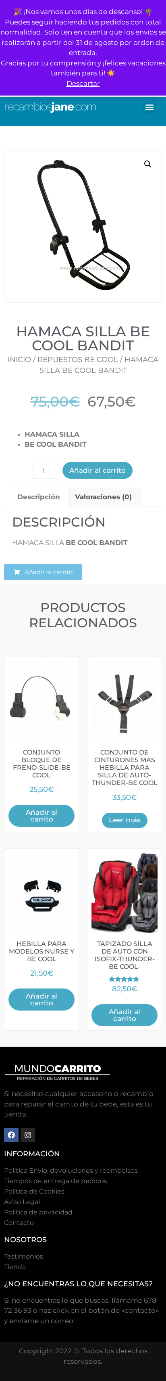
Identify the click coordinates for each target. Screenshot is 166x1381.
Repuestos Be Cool (77, 359)
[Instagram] (28, 1135)
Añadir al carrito (97, 470)
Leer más (125, 820)
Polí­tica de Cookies (34, 1191)
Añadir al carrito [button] (41, 815)
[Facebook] (11, 1135)
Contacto (19, 1222)
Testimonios (23, 1256)
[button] (149, 107)
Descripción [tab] (38, 497)
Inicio (19, 359)
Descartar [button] (83, 83)
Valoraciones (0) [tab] (103, 497)
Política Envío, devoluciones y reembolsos (71, 1170)
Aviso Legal (22, 1202)
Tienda (15, 1267)
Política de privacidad (38, 1212)
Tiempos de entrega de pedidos (55, 1181)
